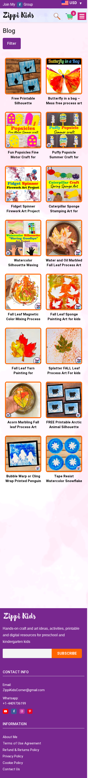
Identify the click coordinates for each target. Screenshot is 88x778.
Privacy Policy (13, 756)
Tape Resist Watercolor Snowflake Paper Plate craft (64, 481)
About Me (10, 737)
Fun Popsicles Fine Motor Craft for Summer (23, 157)
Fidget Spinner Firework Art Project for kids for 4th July (23, 211)
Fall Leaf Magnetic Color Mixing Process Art (23, 319)
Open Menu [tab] (82, 16)
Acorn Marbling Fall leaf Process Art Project (23, 427)
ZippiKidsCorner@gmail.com (24, 690)
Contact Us (11, 769)
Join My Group (18, 4)
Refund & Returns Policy (21, 750)
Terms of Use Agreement (22, 743)
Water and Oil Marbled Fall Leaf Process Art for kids (64, 265)
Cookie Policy (13, 763)
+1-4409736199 (14, 703)
